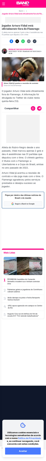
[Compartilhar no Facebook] (11, 41)
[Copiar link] (34, 41)
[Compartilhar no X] (17, 41)
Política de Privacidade (29, 438)
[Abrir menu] (3, 4)
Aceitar (23, 451)
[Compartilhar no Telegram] (39, 108)
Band (21, 11)
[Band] (23, 4)
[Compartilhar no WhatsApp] (23, 41)
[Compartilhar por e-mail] (29, 41)
